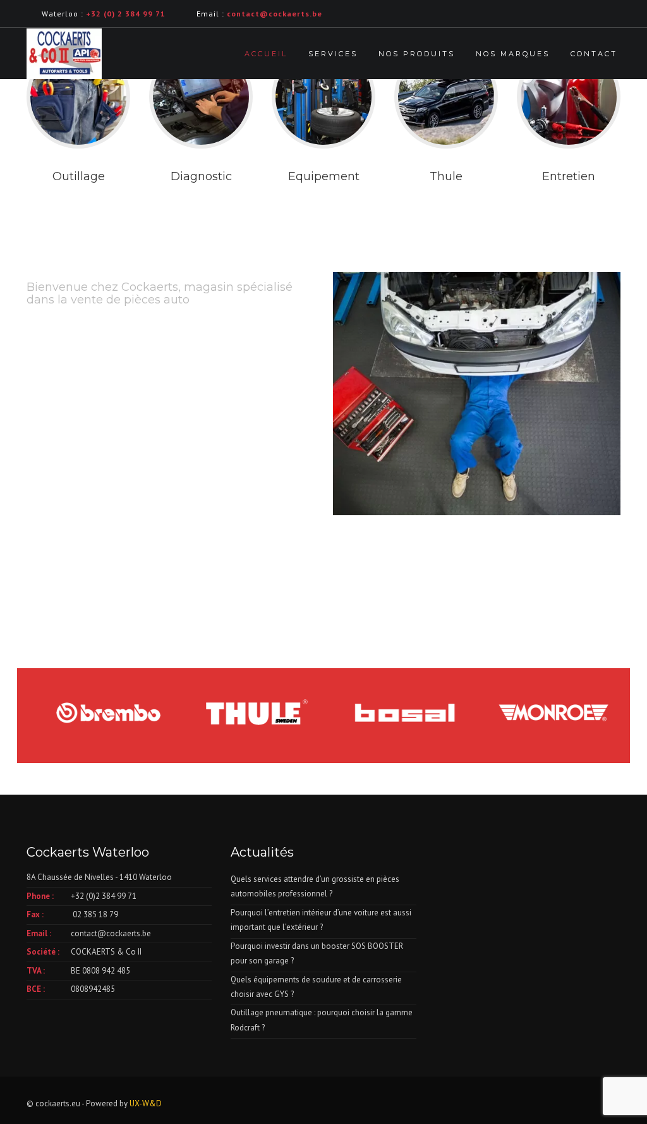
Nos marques (513, 53)
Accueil (266, 53)
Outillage (78, 176)
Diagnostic (201, 176)
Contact (594, 53)
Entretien (568, 176)
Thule (446, 176)
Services (333, 53)
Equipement (324, 176)
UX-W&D (146, 1103)
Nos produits (416, 53)
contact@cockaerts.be (111, 933)
